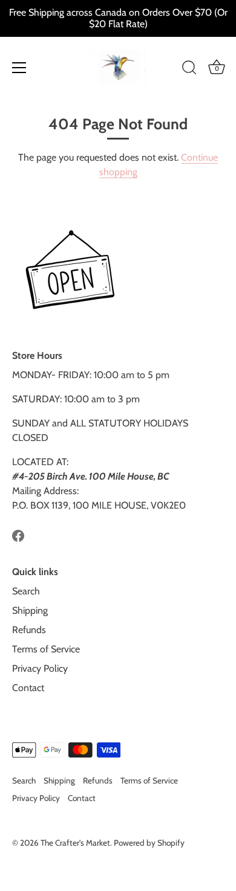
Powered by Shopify (149, 843)
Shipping (30, 610)
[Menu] (19, 67)
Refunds (29, 629)
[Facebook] (18, 534)
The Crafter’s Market (75, 843)
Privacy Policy (40, 668)
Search (26, 591)
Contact (28, 687)
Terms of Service (46, 649)
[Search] (189, 69)
